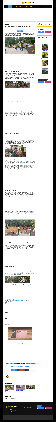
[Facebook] (18, 31)
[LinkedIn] (22, 31)
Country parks (12, 23)
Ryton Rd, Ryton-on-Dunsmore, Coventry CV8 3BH (15, 300)
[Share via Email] (26, 370)
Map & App (27, 6)
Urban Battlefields (28, 411)
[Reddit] (22, 370)
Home (6, 23)
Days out (24, 6)
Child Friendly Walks (18, 6)
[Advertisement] (28, 14)
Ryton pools (27, 366)
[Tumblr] (18, 370)
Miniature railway (20, 366)
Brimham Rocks (45, 50)
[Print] (28, 370)
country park (13, 366)
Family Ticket (13, 374)
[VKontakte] (24, 370)
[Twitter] (20, 31)
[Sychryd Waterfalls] (45, 65)
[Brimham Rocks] (45, 49)
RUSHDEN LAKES (7, 390)
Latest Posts (9, 6)
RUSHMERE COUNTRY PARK (19, 390)
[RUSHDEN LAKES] (9, 387)
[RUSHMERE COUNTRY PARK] (20, 387)
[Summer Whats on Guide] (45, 57)
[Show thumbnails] (20, 343)
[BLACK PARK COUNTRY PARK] (30, 387)
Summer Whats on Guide (44, 58)
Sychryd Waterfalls (28, 408)
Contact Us (31, 6)
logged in (10, 398)
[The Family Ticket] (28, 3)
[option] (20, 333)
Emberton (23, 162)
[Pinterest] (20, 370)
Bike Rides (14, 6)
